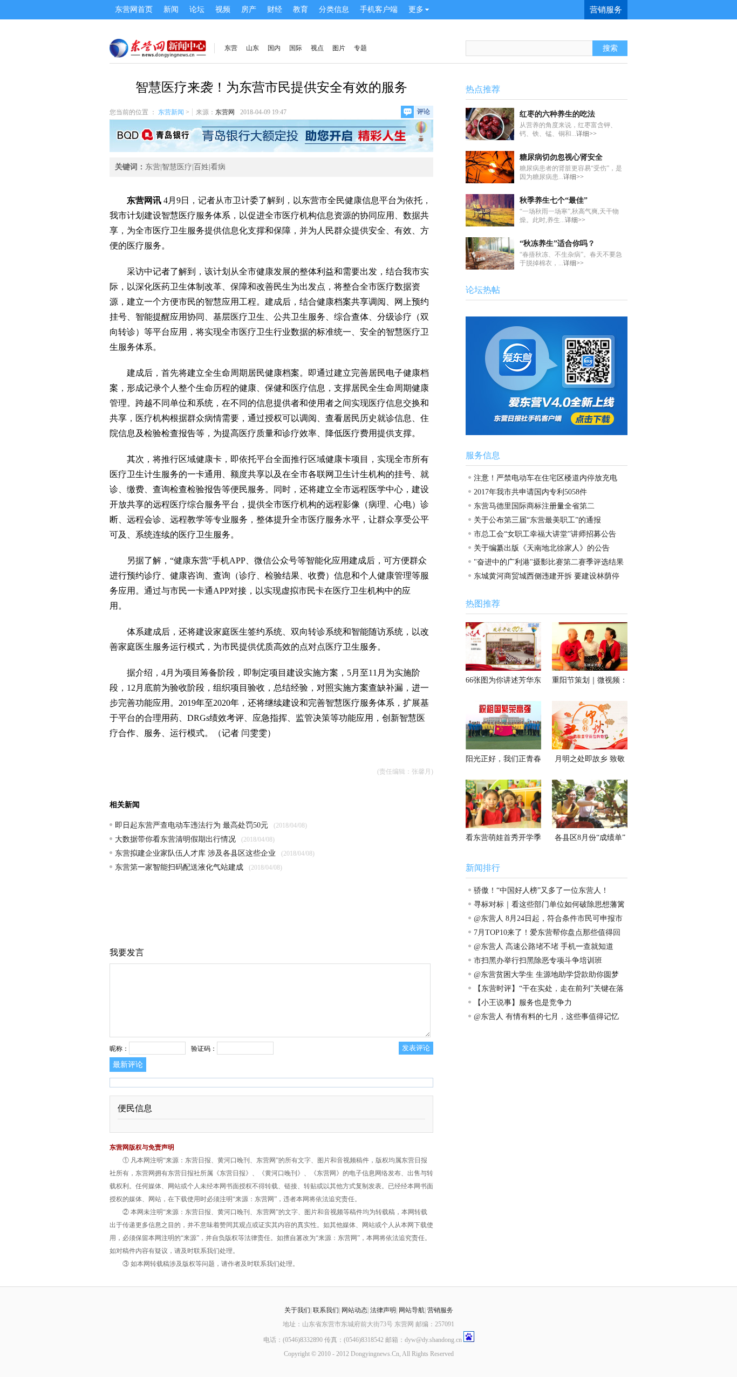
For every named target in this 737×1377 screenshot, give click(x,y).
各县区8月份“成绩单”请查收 (590, 841)
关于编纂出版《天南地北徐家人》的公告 (542, 548)
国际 (295, 48)
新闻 (171, 9)
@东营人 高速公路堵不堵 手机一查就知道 (543, 946)
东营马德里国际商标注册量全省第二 (534, 506)
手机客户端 (379, 9)
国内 (274, 48)
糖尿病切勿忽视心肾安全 (561, 157)
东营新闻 (171, 112)
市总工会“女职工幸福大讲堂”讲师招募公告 (545, 534)
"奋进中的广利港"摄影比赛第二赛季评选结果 (549, 562)
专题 (360, 48)
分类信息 (334, 9)
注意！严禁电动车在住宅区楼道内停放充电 (545, 478)
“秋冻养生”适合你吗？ (557, 243)
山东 (252, 48)
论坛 (196, 9)
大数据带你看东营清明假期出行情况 (175, 839)
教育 (300, 9)
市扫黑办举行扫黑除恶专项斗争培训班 (538, 960)
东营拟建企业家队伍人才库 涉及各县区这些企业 (195, 853)
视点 (317, 48)
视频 (222, 9)
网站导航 (412, 1310)
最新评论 (128, 1065)
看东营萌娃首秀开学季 (503, 838)
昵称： (119, 1048)
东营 (230, 48)
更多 (416, 9)
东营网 (225, 112)
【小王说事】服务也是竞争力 (523, 1003)
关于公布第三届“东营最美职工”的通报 (537, 520)
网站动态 (354, 1310)
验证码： (204, 1048)
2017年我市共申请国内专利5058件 (530, 492)
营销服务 (606, 9)
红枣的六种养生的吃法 (557, 114)
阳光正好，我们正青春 (503, 759)
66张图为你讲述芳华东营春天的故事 (503, 683)
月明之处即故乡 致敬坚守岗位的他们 (590, 762)
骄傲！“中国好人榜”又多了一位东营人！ (541, 890)
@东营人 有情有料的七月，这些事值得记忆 (546, 1017)
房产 (248, 9)
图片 (338, 48)
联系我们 (326, 1310)
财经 (274, 9)
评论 (423, 111)
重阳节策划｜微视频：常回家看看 (589, 683)
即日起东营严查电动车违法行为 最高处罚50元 (191, 825)
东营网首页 (134, 9)
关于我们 (297, 1310)
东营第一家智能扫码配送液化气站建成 (179, 867)
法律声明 (383, 1310)
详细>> (586, 133)
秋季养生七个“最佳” (554, 200)
